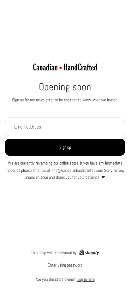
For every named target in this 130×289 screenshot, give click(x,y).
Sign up (65, 147)
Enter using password (65, 265)
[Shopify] (89, 252)
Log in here (86, 279)
